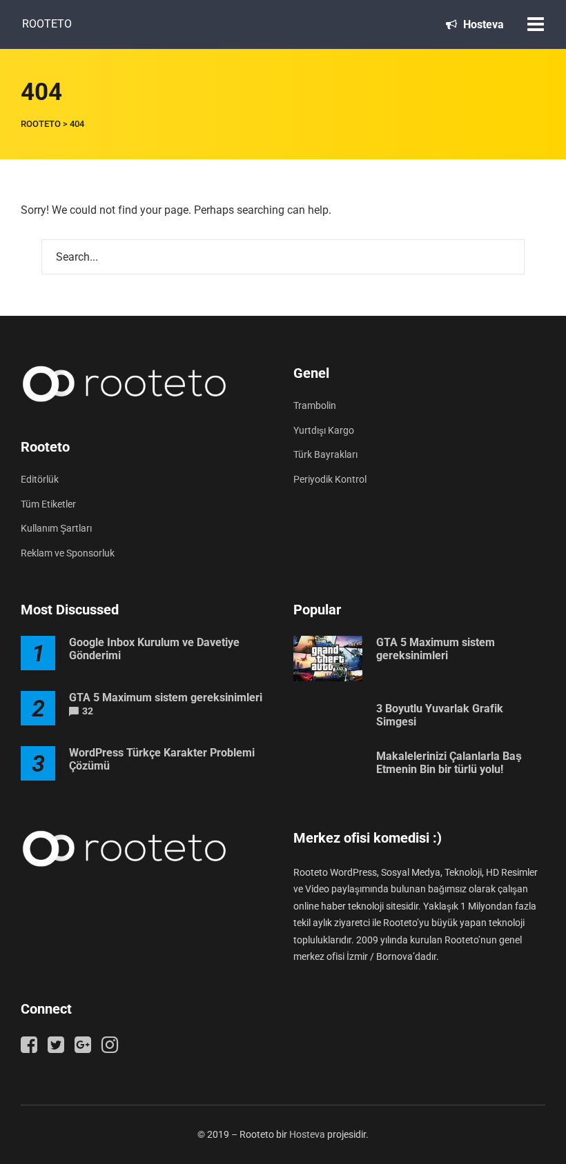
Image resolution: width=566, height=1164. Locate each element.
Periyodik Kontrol (330, 479)
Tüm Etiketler (48, 504)
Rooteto (47, 23)
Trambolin (314, 405)
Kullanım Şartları (56, 528)
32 (87, 710)
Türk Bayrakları (325, 454)
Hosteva (482, 24)
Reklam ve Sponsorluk (68, 553)
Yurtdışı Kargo (323, 430)
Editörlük (40, 479)
